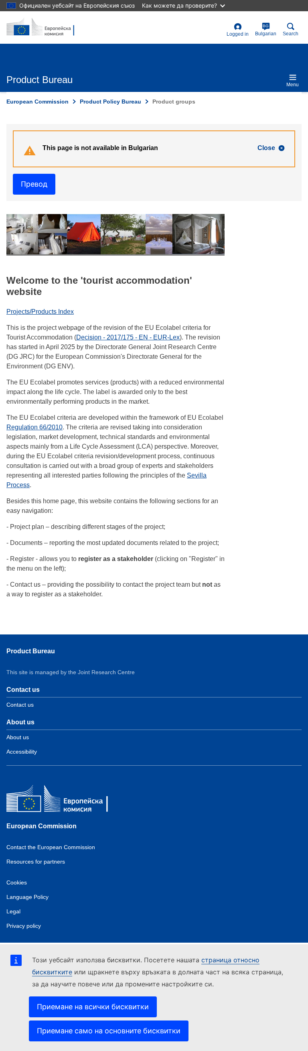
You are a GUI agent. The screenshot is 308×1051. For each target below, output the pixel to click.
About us (17, 737)
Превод (34, 184)
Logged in (238, 34)
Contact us (20, 704)
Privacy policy (23, 926)
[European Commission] (64, 800)
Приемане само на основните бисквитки (108, 1031)
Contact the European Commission (50, 847)
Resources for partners (35, 861)
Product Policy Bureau (110, 101)
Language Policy (27, 897)
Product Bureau (30, 651)
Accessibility (21, 751)
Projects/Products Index (40, 311)
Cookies (16, 882)
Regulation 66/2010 (34, 427)
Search (290, 34)
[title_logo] (45, 27)
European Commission (37, 101)
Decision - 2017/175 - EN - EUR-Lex (128, 337)
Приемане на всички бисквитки (93, 1006)
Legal (13, 911)
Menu (292, 84)
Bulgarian (265, 30)
